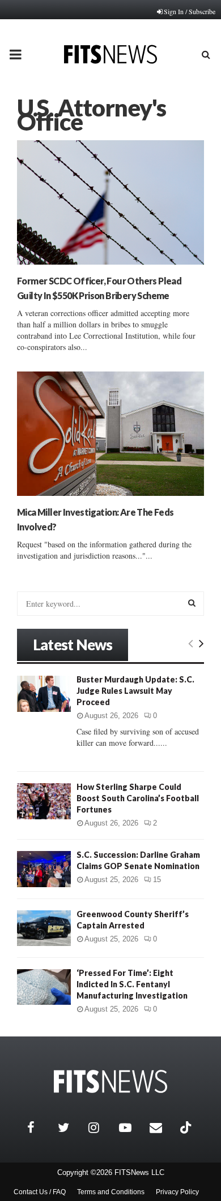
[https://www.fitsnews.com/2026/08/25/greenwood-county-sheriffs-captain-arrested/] (44, 928)
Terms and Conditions (110, 1192)
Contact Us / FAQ (40, 1192)
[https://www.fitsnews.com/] (110, 1081)
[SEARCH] (192, 602)
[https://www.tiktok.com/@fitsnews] (187, 1127)
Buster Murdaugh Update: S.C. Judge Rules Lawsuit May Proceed (135, 691)
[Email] (162, 1127)
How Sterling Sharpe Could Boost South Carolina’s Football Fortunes (137, 798)
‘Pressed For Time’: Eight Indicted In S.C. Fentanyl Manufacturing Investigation (132, 984)
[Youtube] (131, 1127)
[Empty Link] (190, 643)
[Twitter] (70, 1127)
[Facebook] (39, 1127)
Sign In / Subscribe (189, 11)
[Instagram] (100, 1127)
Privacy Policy (177, 1192)
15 (157, 879)
